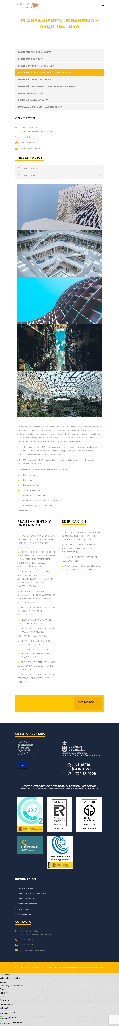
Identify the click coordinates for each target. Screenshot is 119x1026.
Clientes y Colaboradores (11, 985)
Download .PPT (29, 175)
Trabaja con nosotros (27, 903)
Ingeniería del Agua (30, 59)
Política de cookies (26, 898)
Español (13, 1012)
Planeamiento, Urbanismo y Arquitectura (44, 72)
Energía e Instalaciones (33, 100)
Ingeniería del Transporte (34, 52)
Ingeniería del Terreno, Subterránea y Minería (47, 86)
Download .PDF (29, 168)
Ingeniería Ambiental (31, 93)
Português (17, 1022)
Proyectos (4, 992)
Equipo (3, 982)
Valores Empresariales (10, 978)
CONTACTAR (86, 701)
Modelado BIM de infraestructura (40, 107)
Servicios (4, 989)
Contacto (4, 1000)
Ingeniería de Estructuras (34, 79)
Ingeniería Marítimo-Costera (36, 66)
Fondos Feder (24, 908)
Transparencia (24, 914)
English (12, 1017)
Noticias (3, 996)
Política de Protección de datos (32, 893)
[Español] (4, 1007)
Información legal (25, 888)
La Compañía (5, 974)
